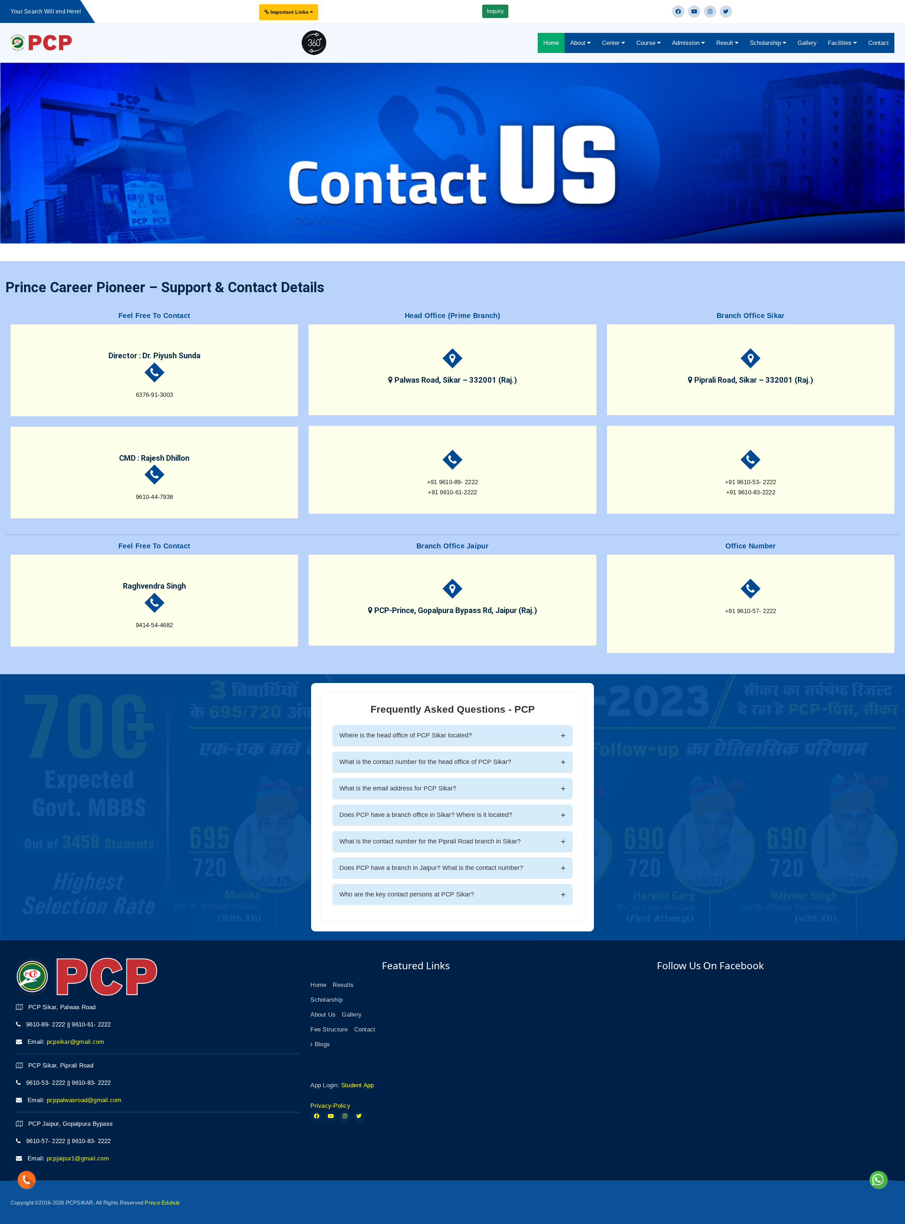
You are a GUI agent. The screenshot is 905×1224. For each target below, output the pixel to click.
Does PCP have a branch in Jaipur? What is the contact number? (431, 867)
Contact (878, 43)
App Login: (324, 1085)
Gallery (807, 43)
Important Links (289, 12)
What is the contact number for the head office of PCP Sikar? (425, 761)
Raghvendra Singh (154, 586)
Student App (357, 1085)
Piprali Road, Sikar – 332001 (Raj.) (753, 380)
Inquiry (495, 11)
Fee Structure (329, 1029)
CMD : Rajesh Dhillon (154, 458)
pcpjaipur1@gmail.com (78, 1158)
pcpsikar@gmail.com (75, 1041)
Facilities (840, 43)
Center (611, 43)
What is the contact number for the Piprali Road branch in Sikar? (430, 841)
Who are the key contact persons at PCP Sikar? (406, 894)
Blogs (321, 1044)
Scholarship (766, 43)
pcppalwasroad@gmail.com (84, 1100)
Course (646, 43)
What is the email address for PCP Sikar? (397, 788)
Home (551, 43)
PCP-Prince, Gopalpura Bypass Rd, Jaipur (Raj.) (455, 610)
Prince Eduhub (162, 1203)
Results (343, 985)
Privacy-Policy (330, 1105)
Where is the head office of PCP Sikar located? (405, 735)
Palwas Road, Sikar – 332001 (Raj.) (455, 380)
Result (725, 43)
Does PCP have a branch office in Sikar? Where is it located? (425, 814)
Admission (686, 43)
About (578, 43)
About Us (322, 1014)
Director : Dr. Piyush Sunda (154, 355)
